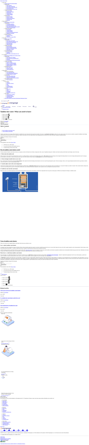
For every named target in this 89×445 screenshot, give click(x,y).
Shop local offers (3, 140)
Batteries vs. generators (10, 33)
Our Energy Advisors (10, 83)
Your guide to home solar (11, 6)
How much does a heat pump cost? (12, 41)
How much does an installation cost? (12, 58)
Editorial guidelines (10, 87)
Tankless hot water (5, 109)
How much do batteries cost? (11, 25)
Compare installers (10, 14)
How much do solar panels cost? (12, 7)
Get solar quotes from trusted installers (11, 3)
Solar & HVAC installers (11, 94)
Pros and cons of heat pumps (11, 42)
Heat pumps (14, 106)
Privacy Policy (13, 142)
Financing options (9, 16)
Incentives (8, 20)
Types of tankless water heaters (7, 131)
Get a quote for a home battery (9, 22)
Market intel (4, 408)
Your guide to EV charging (11, 57)
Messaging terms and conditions (5, 438)
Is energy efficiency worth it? (11, 74)
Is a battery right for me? (11, 24)
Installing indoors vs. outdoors (11, 64)
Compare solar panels (10, 11)
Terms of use (2, 436)
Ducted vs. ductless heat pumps (12, 48)
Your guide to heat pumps (11, 40)
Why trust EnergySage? (4, 124)
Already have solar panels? (11, 27)
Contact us (4, 418)
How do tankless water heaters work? (8, 130)
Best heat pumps (9, 46)
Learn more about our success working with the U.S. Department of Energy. (12, 443)
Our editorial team (9, 86)
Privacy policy (2, 437)
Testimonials (9, 90)
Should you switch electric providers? (13, 77)
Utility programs (9, 97)
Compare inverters (10, 13)
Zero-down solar (9, 19)
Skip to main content (3, 0)
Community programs (10, 96)
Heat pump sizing (9, 43)
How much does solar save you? (12, 9)
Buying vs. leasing (10, 17)
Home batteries (8, 106)
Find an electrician (10, 79)
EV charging (19, 106)
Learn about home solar (4, 343)
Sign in (35, 106)
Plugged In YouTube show (11, 92)
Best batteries (9, 29)
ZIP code (2, 137)
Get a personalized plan (10, 72)
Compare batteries (9, 30)
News (7, 89)
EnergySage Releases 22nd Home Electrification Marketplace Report (16, 98)
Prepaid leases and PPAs (11, 18)
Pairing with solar (9, 44)
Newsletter (8, 91)
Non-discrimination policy (4, 439)
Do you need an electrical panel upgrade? (13, 60)
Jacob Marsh (6, 121)
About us (8, 82)
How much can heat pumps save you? (13, 53)
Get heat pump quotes (8, 38)
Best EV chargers (9, 62)
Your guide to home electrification (12, 73)
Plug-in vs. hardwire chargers (11, 63)
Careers (8, 85)
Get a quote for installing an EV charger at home (12, 55)
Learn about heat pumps (4, 395)
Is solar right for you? (10, 8)
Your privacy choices (5, 440)
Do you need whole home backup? (12, 32)
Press (7, 84)
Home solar (2, 106)
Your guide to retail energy (11, 76)
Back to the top (4, 274)
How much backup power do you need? (13, 26)
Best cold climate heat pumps (11, 47)
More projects (25, 106)
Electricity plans (5, 404)
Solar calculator (9, 5)
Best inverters (9, 12)
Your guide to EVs (10, 67)
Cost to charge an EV (10, 69)
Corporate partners (10, 95)
